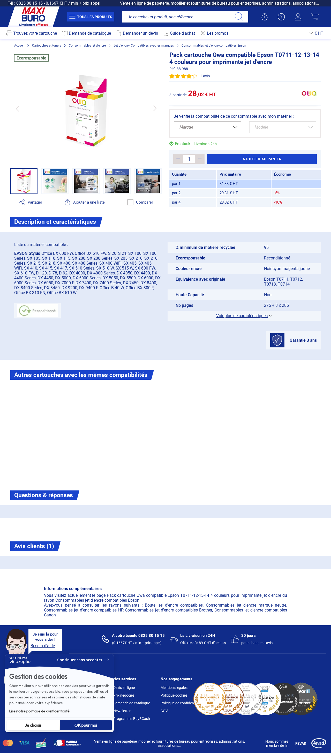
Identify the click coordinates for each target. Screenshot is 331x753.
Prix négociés (123, 695)
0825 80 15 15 (29, 3)
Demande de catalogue (131, 703)
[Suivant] (155, 108)
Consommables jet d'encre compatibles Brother (168, 610)
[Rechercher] (239, 17)
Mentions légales (174, 687)
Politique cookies (174, 695)
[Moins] (178, 159)
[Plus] (200, 159)
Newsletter (122, 711)
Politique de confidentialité (182, 703)
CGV (164, 711)
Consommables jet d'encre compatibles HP (83, 610)
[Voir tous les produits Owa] (309, 93)
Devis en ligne (124, 687)
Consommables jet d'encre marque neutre (246, 605)
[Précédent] (17, 108)
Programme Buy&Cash (131, 719)
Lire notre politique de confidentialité (39, 711)
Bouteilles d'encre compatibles (174, 605)
